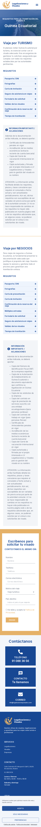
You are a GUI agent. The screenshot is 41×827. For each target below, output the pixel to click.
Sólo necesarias (20, 814)
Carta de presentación (15, 294)
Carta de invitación (13, 89)
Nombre (9, 557)
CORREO (20, 699)
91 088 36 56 (20, 661)
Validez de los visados (15, 104)
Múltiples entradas (13, 311)
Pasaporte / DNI (12, 79)
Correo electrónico (14, 578)
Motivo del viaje (12, 589)
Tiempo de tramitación (15, 116)
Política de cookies (9, 824)
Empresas (8, 752)
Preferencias (20, 820)
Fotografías (10, 84)
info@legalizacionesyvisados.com (20, 702)
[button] (37, 5)
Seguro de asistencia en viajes (18, 94)
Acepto (20, 808)
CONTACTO (20, 678)
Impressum (34, 824)
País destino (11, 599)
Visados (7, 749)
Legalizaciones (9, 746)
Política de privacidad (23, 824)
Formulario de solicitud (15, 99)
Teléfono (9, 568)
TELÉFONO (20, 657)
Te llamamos (20, 682)
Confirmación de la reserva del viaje (18, 110)
